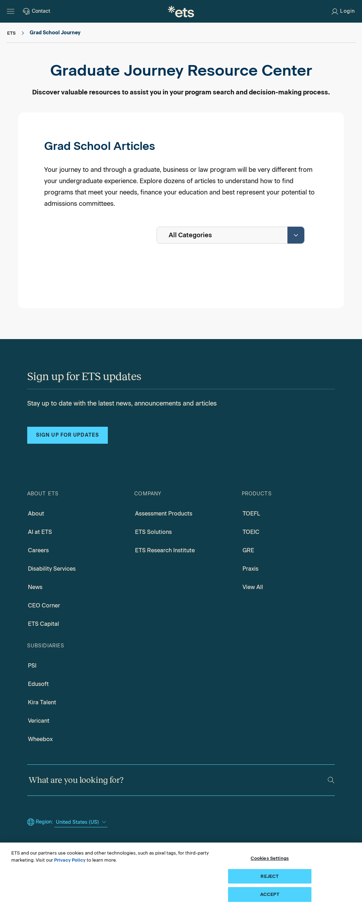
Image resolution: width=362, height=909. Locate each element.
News (35, 587)
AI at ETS (40, 532)
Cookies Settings (270, 858)
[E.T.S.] (181, 11)
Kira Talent (42, 702)
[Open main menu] (10, 11)
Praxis (250, 568)
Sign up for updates (67, 435)
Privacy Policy (70, 860)
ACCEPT (269, 894)
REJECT (270, 876)
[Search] (331, 780)
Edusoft (38, 684)
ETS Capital (43, 623)
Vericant (38, 720)
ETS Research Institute (165, 550)
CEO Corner (44, 605)
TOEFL (251, 513)
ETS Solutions (153, 532)
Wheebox (40, 739)
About (36, 513)
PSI (32, 665)
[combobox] (230, 235)
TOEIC (251, 532)
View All (253, 587)
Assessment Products (163, 513)
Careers (38, 550)
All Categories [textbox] (190, 235)
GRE (248, 550)
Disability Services (52, 568)
